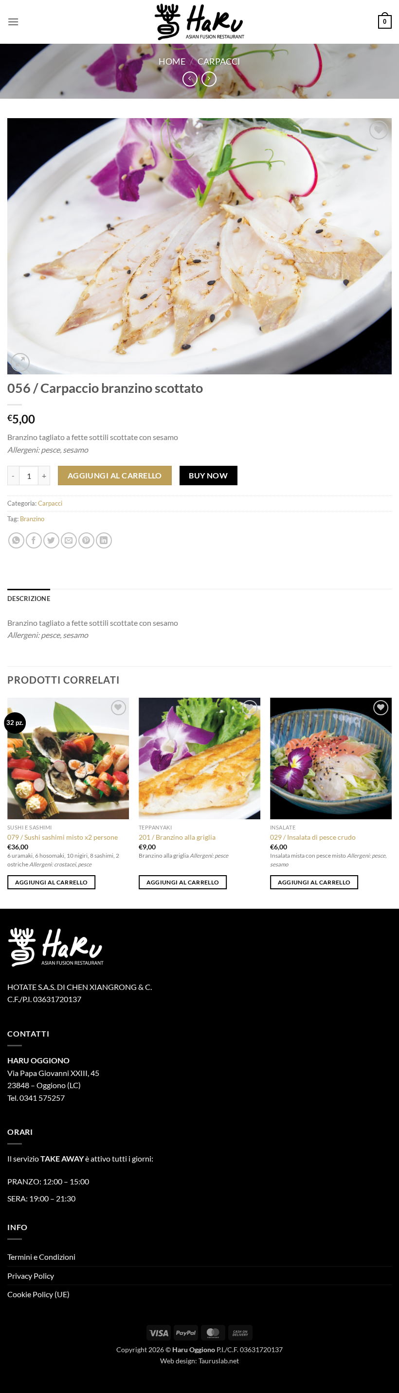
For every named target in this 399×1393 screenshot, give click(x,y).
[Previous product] (209, 79)
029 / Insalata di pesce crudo (313, 837)
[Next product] (190, 79)
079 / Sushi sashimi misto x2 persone (62, 837)
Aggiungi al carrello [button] (51, 882)
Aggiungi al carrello (115, 475)
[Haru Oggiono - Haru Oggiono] (199, 22)
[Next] (391, 802)
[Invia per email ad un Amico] (69, 540)
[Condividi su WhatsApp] (16, 540)
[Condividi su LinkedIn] (104, 540)
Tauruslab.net (219, 1361)
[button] (13, 22)
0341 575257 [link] (42, 1097)
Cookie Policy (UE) (38, 1294)
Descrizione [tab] (28, 598)
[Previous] (7, 802)
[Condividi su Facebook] (34, 540)
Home (172, 61)
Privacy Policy (30, 1275)
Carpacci (219, 61)
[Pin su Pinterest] (86, 540)
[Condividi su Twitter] (51, 540)
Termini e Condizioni (41, 1256)
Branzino (32, 519)
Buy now (208, 475)
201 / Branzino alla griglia (177, 837)
